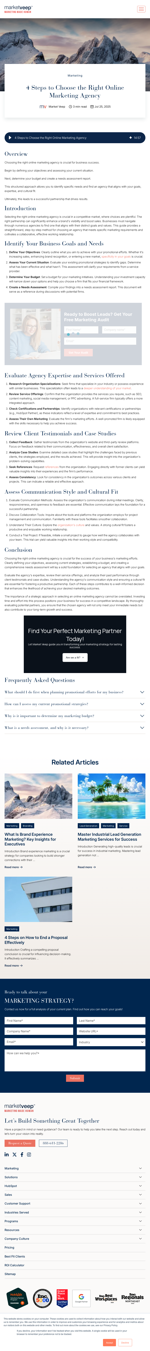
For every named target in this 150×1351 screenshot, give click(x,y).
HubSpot (11, 1186)
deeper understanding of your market (107, 388)
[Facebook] (21, 1154)
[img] (130, 138)
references (52, 467)
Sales (8, 1194)
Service (123, 825)
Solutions (11, 1177)
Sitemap (10, 1274)
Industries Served (17, 1212)
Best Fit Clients (15, 1256)
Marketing (75, 75)
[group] (75, 137)
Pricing (9, 1247)
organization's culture (71, 525)
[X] (14, 1154)
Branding (28, 825)
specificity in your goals (116, 256)
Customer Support (17, 1203)
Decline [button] (125, 1342)
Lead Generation (88, 825)
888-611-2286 (53, 1143)
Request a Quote (19, 1143)
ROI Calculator (14, 1265)
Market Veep (57, 106)
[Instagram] (29, 1154)
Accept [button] (109, 1342)
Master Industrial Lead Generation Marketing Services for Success (109, 836)
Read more (13, 867)
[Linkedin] (7, 1154)
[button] (10, 137)
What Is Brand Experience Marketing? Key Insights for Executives (30, 839)
